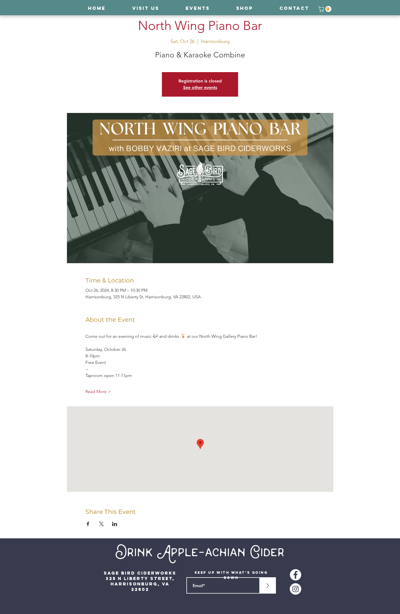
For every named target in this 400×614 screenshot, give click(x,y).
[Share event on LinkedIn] (114, 524)
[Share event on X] (101, 524)
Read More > (98, 391)
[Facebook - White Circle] (295, 575)
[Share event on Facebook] (88, 524)
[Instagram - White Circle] (295, 589)
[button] (325, 9)
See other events (200, 87)
